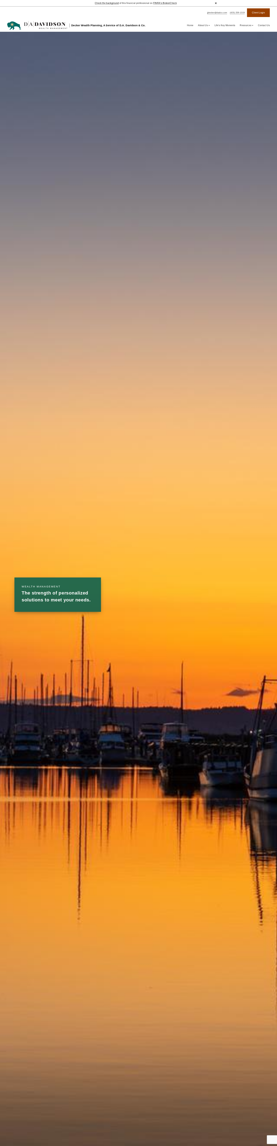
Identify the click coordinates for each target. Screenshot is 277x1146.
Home (190, 25)
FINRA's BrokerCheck (165, 3)
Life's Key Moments (225, 25)
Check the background (107, 3)
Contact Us (264, 25)
